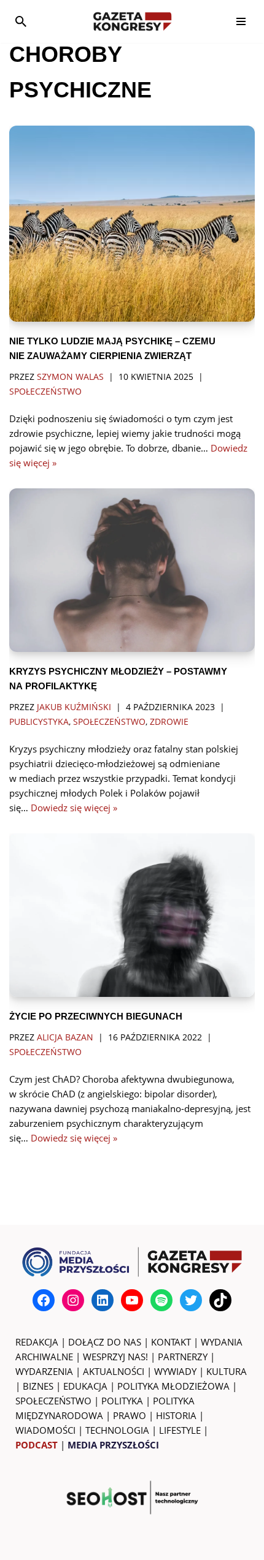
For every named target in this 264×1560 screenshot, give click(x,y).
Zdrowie (169, 721)
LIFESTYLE (180, 1430)
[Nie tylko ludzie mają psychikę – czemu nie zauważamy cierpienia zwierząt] (132, 224)
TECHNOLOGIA (117, 1430)
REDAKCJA (36, 1342)
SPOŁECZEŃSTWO (53, 1401)
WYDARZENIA (44, 1371)
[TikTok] (220, 1300)
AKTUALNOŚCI (113, 1371)
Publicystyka (39, 721)
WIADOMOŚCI (45, 1430)
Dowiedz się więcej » (74, 807)
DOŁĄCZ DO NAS (104, 1342)
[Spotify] (161, 1300)
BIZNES (38, 1386)
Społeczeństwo (45, 391)
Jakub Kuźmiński (74, 707)
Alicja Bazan (65, 1037)
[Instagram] (73, 1300)
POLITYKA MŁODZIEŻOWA (173, 1386)
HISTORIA (176, 1415)
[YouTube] (132, 1300)
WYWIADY (175, 1371)
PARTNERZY (183, 1356)
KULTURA (226, 1371)
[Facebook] (44, 1300)
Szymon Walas (70, 376)
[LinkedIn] (102, 1300)
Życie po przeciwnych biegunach (95, 1016)
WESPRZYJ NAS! (115, 1356)
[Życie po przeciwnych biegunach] (132, 915)
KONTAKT (171, 1342)
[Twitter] (191, 1300)
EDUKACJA (85, 1386)
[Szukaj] (20, 21)
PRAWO (129, 1415)
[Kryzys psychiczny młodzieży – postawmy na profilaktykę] (132, 570)
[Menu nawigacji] (241, 21)
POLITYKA (122, 1401)
